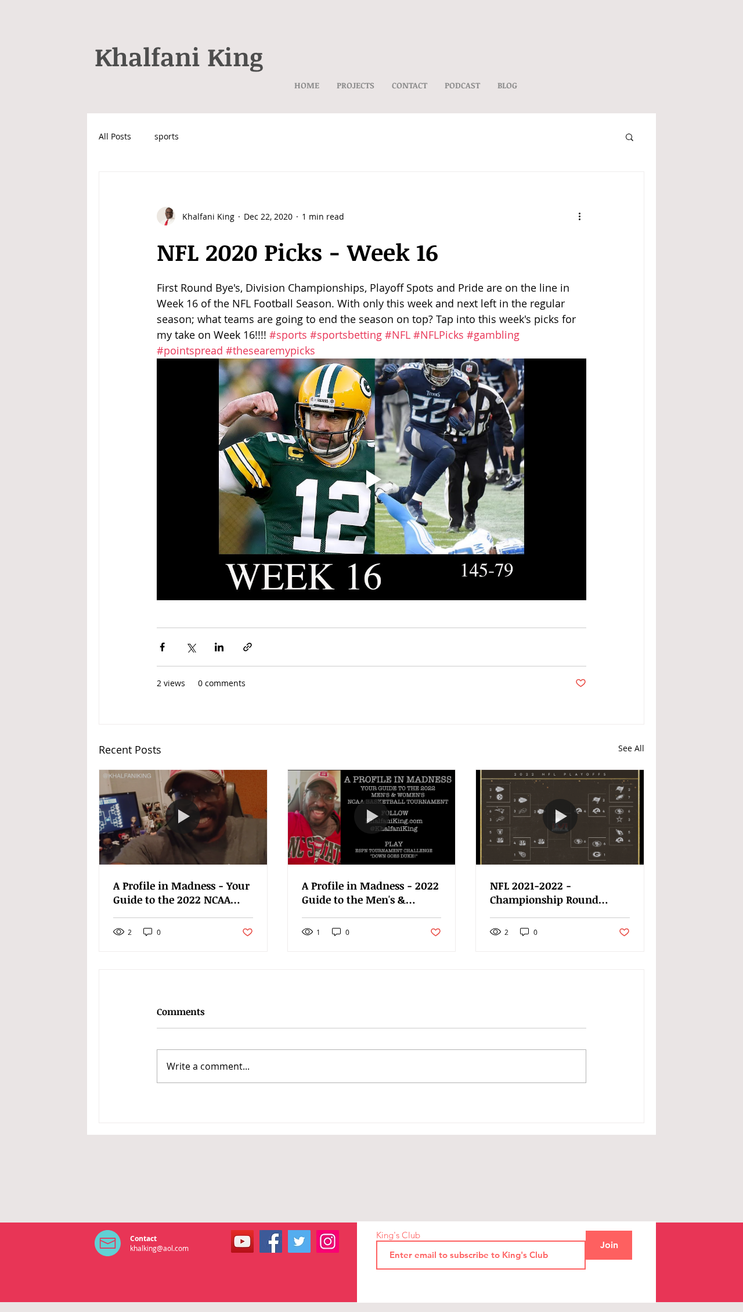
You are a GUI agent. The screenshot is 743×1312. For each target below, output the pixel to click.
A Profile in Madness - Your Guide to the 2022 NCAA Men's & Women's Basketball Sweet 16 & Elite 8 (181, 892)
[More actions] (579, 216)
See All (631, 748)
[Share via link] (247, 647)
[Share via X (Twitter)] (190, 647)
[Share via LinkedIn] (219, 647)
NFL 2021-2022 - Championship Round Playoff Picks (544, 892)
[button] (629, 136)
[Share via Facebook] (162, 647)
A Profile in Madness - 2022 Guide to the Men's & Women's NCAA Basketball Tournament (370, 892)
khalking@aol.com (159, 1248)
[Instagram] (327, 1241)
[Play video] (371, 479)
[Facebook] (270, 1241)
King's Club (398, 1235)
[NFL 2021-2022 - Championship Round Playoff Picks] (560, 817)
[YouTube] (242, 1241)
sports (166, 136)
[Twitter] (299, 1241)
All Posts (115, 136)
